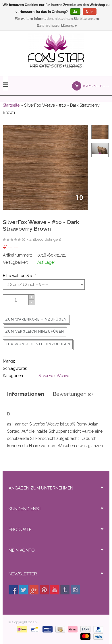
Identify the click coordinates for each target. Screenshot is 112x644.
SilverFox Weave (53, 375)
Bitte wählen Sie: (19, 275)
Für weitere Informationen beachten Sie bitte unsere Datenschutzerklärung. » (57, 22)
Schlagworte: (15, 368)
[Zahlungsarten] (21, 629)
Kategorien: (13, 375)
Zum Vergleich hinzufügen (34, 331)
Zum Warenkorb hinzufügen (36, 319)
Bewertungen (73, 394)
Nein (89, 12)
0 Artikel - (95, 86)
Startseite (11, 105)
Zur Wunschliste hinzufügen (37, 344)
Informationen (25, 394)
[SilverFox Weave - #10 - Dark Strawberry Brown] (12, 240)
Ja (75, 12)
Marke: (9, 361)
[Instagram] (75, 589)
